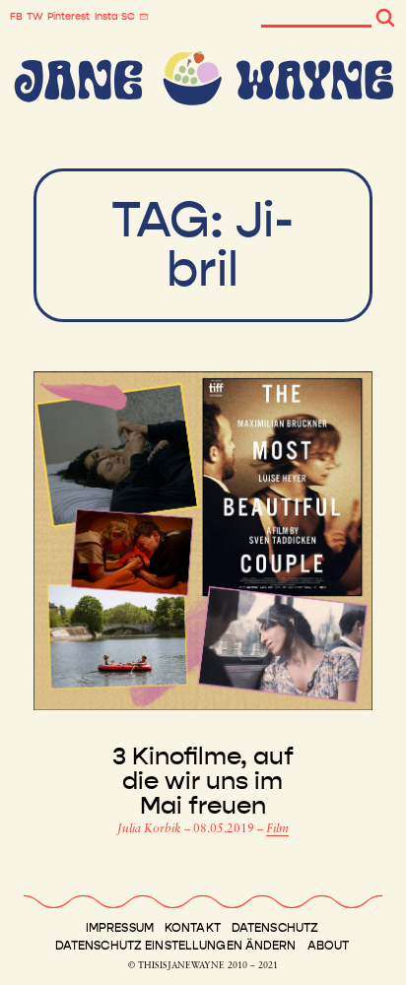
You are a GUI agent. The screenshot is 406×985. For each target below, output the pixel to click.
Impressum (120, 928)
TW (35, 17)
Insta (106, 17)
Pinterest (68, 17)
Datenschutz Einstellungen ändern (176, 945)
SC (128, 17)
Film (277, 829)
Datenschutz (275, 928)
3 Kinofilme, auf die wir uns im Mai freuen (203, 782)
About (328, 945)
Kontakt (193, 928)
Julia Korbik (150, 829)
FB (16, 17)
